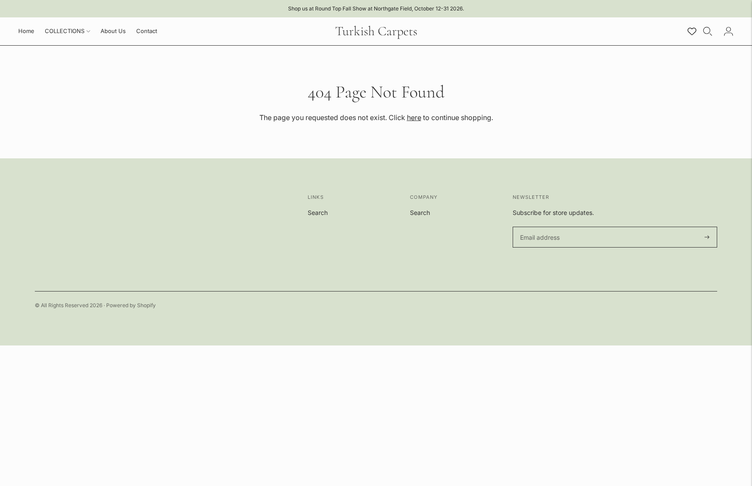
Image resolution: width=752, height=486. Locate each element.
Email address (538, 227)
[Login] (728, 31)
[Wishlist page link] (692, 31)
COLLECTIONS (64, 30)
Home (26, 30)
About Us (113, 30)
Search (318, 212)
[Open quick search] (708, 31)
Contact (146, 30)
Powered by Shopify (131, 305)
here (414, 117)
